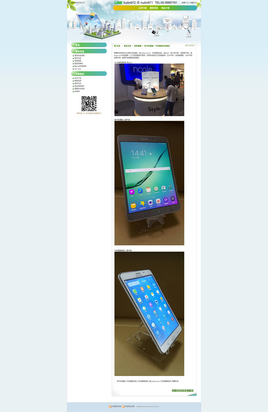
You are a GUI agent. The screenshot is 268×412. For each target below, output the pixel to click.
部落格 (77, 91)
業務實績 (138, 46)
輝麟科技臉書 (80, 89)
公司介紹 (142, 8)
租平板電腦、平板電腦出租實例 (157, 46)
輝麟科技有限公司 (78, 3)
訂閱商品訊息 (130, 406)
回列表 (182, 391)
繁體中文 (185, 3)
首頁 (118, 46)
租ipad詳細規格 (80, 66)
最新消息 (154, 8)
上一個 (175, 391)
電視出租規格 (80, 56)
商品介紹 (165, 8)
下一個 (190, 391)
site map (78, 69)
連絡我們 (78, 81)
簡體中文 (193, 3)
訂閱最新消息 (116, 406)
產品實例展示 (80, 86)
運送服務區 (79, 64)
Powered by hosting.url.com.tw (148, 406)
